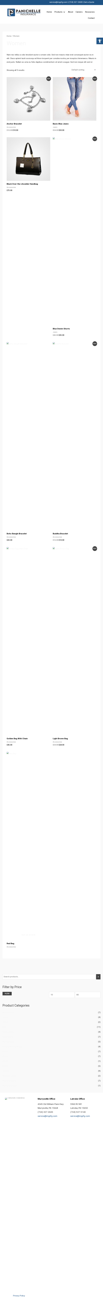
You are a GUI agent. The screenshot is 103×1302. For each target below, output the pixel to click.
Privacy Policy (19, 1295)
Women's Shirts (9, 1080)
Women (6, 1071)
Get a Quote (89, 2)
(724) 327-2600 (76, 2)
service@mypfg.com (58, 2)
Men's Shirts (8, 1036)
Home (9, 36)
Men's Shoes (8, 1041)
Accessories (8, 1012)
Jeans (5, 1017)
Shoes (5, 1061)
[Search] (98, 976)
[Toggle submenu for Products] (64, 12)
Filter (7, 994)
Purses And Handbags (12, 1046)
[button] (99, 41)
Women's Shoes (9, 1085)
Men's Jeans (8, 1032)
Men (4, 1027)
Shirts (5, 1051)
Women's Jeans (9, 1075)
